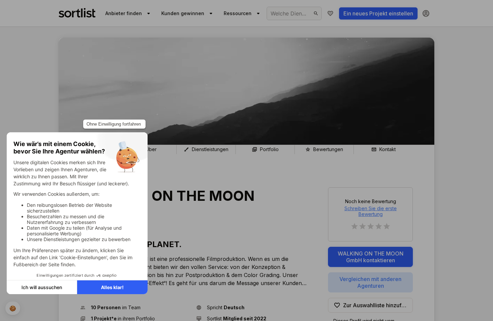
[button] (135, 307)
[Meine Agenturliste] (330, 13)
